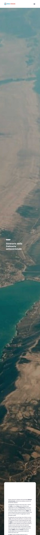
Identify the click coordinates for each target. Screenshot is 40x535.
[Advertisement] (20, 492)
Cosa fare (8, 239)
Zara (10, 518)
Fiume (11, 506)
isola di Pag (22, 507)
